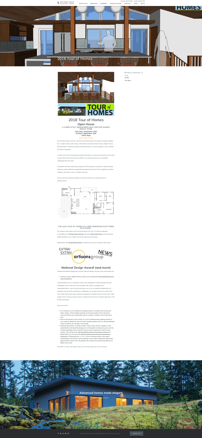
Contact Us (136, 433)
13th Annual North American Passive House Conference (93, 332)
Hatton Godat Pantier (96, 234)
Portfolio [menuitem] (83, 3)
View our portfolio (101, 398)
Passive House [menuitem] (115, 3)
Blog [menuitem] (143, 3)
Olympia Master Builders (75, 242)
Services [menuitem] (93, 3)
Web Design (111, 433)
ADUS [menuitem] (136, 3)
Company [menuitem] (103, 3)
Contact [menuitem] (127, 3)
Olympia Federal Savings (76, 234)
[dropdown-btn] (98, 3)
